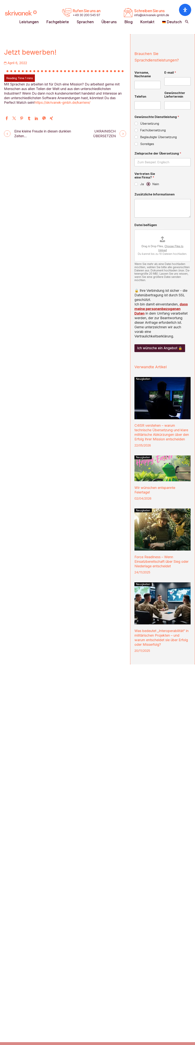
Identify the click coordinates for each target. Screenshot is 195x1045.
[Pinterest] (21, 118)
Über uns (109, 21)
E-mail (170, 72)
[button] (187, 21)
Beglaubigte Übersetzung (158, 137)
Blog (129, 21)
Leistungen (29, 21)
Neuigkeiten (143, 378)
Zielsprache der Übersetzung (157, 153)
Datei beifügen (145, 225)
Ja (142, 184)
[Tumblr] (29, 118)
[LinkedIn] (36, 118)
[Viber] (44, 118)
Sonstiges (147, 144)
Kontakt (147, 21)
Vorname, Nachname (142, 74)
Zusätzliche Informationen (154, 194)
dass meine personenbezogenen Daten (161, 308)
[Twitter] (14, 118)
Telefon (140, 96)
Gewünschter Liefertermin (174, 94)
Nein (155, 184)
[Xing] (51, 118)
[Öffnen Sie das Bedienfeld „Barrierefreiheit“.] (185, 10)
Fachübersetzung (153, 130)
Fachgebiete (57, 21)
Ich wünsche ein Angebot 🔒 (159, 348)
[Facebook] (7, 118)
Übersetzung (149, 123)
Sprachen (85, 21)
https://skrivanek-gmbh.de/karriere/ (62, 102)
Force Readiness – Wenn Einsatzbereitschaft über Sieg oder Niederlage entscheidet (161, 561)
